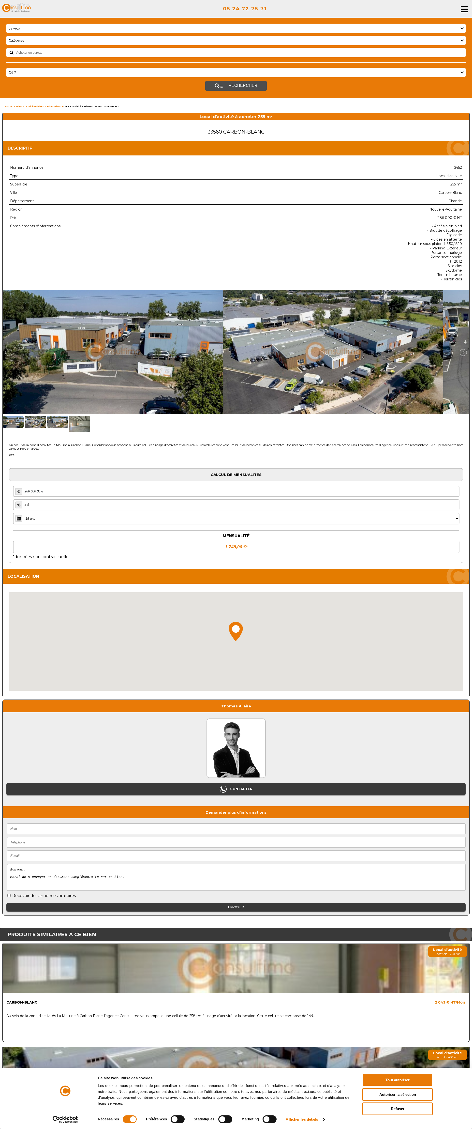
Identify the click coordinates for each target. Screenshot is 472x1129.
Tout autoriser (397, 1080)
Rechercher (242, 85)
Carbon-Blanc (53, 106)
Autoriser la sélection (397, 1094)
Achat (19, 106)
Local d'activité (34, 106)
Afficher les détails (302, 1119)
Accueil (9, 106)
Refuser (397, 1109)
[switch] (178, 1119)
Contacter (240, 789)
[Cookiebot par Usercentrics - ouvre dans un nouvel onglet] (65, 1119)
